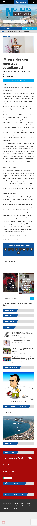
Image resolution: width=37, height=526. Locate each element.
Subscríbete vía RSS (9, 508)
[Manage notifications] (3, 522)
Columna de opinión (14, 235)
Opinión (6, 36)
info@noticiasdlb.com (20, 475)
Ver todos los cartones (19, 401)
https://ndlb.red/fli (13, 240)
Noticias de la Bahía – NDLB (16, 503)
